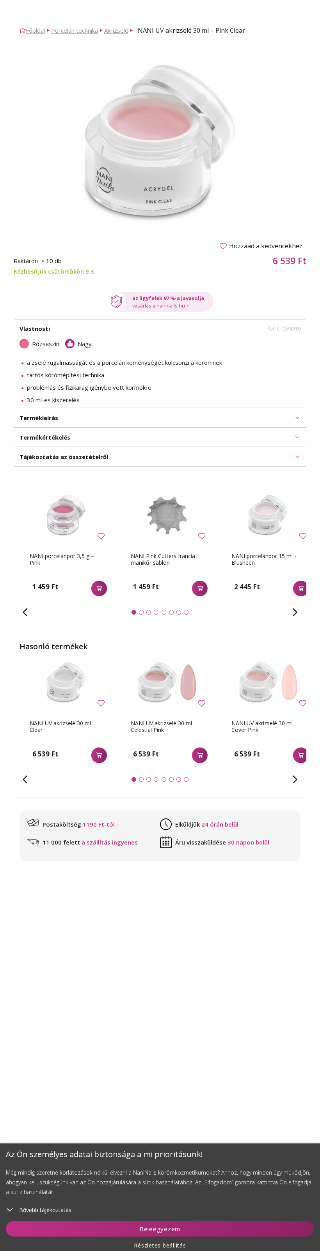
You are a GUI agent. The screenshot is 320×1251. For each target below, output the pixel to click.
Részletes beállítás (160, 1245)
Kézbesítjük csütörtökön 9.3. (55, 271)
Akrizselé (116, 30)
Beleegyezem (160, 1229)
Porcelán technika (74, 30)
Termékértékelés (45, 437)
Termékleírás (39, 418)
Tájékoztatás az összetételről (64, 457)
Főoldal (35, 30)
